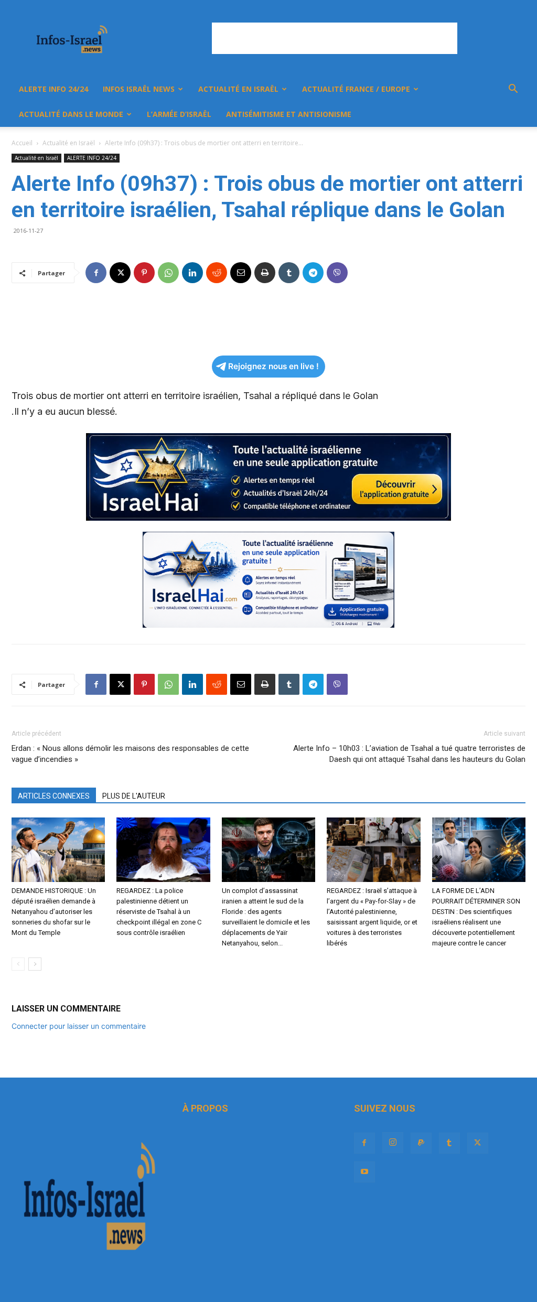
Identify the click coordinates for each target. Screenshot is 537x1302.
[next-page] (34, 964)
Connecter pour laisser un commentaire (79, 1025)
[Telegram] (313, 272)
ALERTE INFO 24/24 (53, 89)
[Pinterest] (144, 272)
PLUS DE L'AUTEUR (133, 796)
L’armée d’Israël (179, 114)
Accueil (22, 142)
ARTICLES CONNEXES (54, 796)
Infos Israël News (139, 89)
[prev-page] (18, 964)
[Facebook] (95, 272)
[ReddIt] (216, 272)
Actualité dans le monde (71, 114)
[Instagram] (392, 1142)
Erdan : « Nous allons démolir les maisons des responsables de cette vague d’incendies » (130, 754)
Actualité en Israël (238, 89)
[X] (120, 272)
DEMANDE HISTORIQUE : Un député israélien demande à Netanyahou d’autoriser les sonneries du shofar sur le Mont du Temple (54, 912)
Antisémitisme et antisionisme (288, 114)
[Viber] (337, 272)
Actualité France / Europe (356, 89)
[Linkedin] (192, 272)
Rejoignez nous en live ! (273, 366)
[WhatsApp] (168, 272)
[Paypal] (421, 1143)
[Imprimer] (264, 272)
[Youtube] (364, 1171)
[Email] (240, 272)
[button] (512, 90)
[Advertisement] (334, 38)
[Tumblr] (288, 272)
